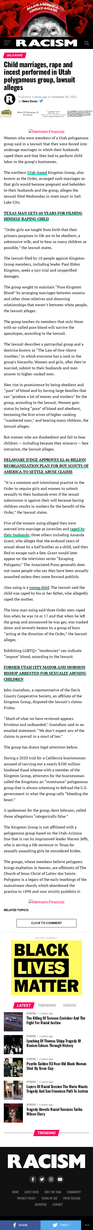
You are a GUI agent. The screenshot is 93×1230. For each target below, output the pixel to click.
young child (39, 587)
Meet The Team (53, 1192)
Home (15, 1192)
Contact (57, 1204)
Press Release (71, 1198)
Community (74, 1192)
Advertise (41, 1204)
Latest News (31, 1192)
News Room (29, 101)
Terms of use (49, 1198)
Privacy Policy (26, 1198)
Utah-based (37, 172)
